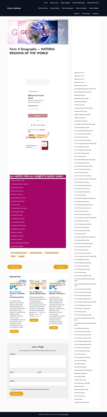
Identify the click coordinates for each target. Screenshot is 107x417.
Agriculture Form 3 (79, 79)
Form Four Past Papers (80, 360)
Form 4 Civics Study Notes (81, 250)
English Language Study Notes (82, 114)
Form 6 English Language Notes (82, 341)
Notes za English (65, 2)
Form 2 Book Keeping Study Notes (83, 166)
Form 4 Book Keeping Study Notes (83, 243)
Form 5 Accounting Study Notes (82, 275)
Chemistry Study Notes (80, 101)
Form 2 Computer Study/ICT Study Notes (85, 179)
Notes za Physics (43, 8)
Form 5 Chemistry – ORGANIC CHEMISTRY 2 (57, 293)
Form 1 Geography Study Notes (82, 150)
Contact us (95, 13)
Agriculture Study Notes (80, 85)
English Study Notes (79, 117)
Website (12, 381)
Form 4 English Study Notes (81, 259)
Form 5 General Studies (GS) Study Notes (85, 302)
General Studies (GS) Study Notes (83, 370)
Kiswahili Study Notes (80, 380)
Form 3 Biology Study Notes (81, 201)
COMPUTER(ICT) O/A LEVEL (19, 208)
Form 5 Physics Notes (80, 311)
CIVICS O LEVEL (15, 205)
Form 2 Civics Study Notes (81, 172)
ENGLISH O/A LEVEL (17, 215)
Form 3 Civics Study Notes (81, 211)
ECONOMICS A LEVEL (17, 211)
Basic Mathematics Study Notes (82, 92)
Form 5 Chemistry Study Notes (82, 289)
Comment (13, 354)
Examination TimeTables (80, 121)
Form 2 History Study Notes (81, 188)
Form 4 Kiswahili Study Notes (82, 269)
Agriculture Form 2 (79, 76)
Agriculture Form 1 (79, 72)
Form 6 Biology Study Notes (81, 328)
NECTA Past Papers (79, 392)
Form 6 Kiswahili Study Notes (82, 351)
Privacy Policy (86, 13)
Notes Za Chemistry (92, 2)
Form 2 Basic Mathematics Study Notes (84, 159)
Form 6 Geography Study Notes (82, 344)
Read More (14, 331)
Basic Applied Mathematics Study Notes (85, 88)
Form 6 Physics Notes (80, 354)
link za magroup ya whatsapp (82, 383)
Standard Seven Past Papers (81, 402)
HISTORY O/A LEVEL (17, 232)
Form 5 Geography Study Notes (82, 305)
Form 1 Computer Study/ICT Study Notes (85, 143)
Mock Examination (79, 386)
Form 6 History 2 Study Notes (82, 347)
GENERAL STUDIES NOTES (18, 225)
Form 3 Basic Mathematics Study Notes (84, 198)
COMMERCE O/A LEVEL (18, 218)
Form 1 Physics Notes (80, 156)
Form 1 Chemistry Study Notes (82, 134)
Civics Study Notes (79, 105)
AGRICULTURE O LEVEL (18, 180)
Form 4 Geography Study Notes (18, 252)
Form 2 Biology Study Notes (81, 163)
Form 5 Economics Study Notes (82, 295)
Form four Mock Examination (82, 357)
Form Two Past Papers (80, 367)
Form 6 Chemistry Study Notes (82, 331)
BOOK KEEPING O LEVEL (18, 198)
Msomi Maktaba (14, 8)
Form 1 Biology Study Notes (81, 127)
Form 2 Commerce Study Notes (82, 175)
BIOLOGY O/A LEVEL (17, 194)
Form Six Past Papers (80, 363)
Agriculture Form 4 (79, 82)
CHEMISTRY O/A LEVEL (17, 201)
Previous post (15, 267)
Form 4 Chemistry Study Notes (82, 246)
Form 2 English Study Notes (81, 182)
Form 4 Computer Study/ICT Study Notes (85, 256)
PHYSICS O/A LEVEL (16, 239)
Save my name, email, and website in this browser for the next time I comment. (30, 389)
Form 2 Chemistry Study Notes (82, 169)
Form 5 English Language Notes (82, 298)
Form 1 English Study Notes (81, 146)
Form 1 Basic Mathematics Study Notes (84, 124)
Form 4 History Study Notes (81, 266)
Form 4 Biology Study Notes (81, 240)
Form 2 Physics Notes (80, 195)
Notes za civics (54, 2)
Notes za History (55, 8)
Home (46, 2)
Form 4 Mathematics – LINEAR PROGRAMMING (37, 293)
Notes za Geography (67, 8)
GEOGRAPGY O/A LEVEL (18, 229)
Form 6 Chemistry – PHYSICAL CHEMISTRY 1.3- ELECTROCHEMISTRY (17, 294)
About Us (77, 13)
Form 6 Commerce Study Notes (82, 334)
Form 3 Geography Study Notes (82, 224)
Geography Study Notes (36, 252)
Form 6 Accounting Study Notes (82, 315)
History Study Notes (79, 376)
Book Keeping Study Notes (81, 98)
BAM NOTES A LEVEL (17, 187)
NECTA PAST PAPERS (17, 246)
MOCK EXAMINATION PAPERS (20, 243)
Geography (21, 256)
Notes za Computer (81, 8)
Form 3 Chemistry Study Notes (82, 208)
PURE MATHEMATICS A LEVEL (19, 184)
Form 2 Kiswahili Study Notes (82, 192)
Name (12, 372)
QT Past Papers (78, 399)
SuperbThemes (65, 414)
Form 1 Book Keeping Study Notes (83, 130)
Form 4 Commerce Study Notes (82, 253)
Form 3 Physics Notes (80, 233)
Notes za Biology (93, 8)
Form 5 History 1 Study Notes (82, 308)
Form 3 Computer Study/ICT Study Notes (85, 217)
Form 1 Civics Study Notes (81, 137)
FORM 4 (13, 256)
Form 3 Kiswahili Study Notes (82, 230)
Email (40, 372)
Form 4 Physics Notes (80, 272)
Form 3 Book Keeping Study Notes (83, 204)
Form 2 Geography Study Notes (82, 185)
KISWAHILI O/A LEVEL (17, 236)
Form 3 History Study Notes (81, 227)
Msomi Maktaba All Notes (52, 252)
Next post (61, 267)
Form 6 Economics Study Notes (82, 338)
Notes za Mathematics (78, 2)
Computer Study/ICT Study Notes (83, 108)
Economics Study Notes (80, 111)
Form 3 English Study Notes (81, 221)
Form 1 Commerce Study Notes (82, 140)
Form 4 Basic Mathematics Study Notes (84, 237)
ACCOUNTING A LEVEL (18, 222)
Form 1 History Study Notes (81, 153)
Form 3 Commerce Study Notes (82, 214)
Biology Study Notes (79, 95)
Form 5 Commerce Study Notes (82, 292)
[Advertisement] (38, 67)
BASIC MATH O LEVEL (17, 191)
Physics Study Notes (79, 396)
